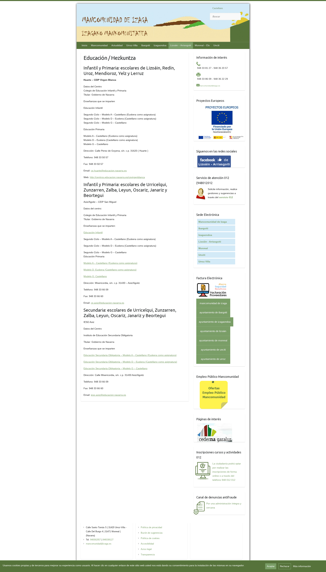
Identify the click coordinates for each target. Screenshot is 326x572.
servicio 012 (226, 197)
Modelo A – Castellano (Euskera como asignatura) (110, 263)
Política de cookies (150, 538)
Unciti (216, 45)
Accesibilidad (147, 543)
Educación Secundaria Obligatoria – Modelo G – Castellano (115, 368)
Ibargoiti (145, 45)
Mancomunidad (99, 45)
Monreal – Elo (202, 45)
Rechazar (284, 566)
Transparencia (148, 554)
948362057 (95, 539)
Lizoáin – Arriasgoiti (180, 45)
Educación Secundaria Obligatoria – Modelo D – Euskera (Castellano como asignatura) (130, 361)
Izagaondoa (160, 45)
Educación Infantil (93, 232)
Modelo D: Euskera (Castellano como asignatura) (110, 269)
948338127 (108, 539)
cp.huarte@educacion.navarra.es (109, 170)
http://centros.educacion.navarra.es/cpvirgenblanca (117, 177)
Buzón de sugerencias (152, 533)
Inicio (84, 45)
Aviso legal (146, 549)
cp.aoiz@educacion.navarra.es (107, 302)
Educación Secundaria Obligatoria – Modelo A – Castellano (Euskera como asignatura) (130, 355)
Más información (302, 566)
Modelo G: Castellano (95, 276)
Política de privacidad (151, 527)
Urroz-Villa (132, 45)
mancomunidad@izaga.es (210, 86)
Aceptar (271, 566)
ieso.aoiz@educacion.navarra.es (108, 395)
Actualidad (117, 45)
